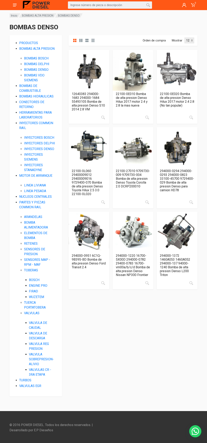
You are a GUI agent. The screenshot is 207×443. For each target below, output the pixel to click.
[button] (195, 431)
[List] (87, 40)
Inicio (14, 15)
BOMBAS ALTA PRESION (37, 15)
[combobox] (110, 5)
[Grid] (75, 40)
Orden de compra (154, 40)
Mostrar (177, 40)
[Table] (93, 40)
